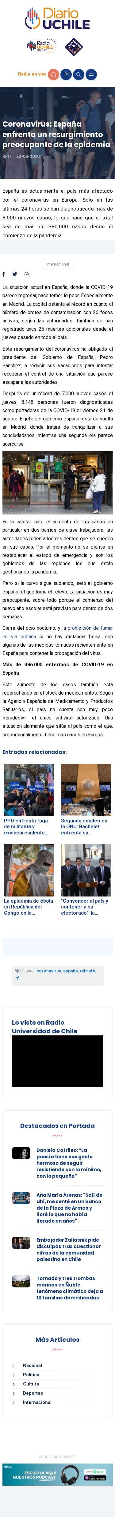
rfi (17, 978)
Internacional (57, 264)
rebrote (87, 970)
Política (31, 1374)
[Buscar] (78, 74)
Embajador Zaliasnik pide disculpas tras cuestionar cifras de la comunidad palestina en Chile (68, 1250)
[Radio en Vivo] (53, 74)
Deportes (33, 1393)
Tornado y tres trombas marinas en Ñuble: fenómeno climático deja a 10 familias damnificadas (69, 1288)
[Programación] (66, 74)
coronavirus (48, 970)
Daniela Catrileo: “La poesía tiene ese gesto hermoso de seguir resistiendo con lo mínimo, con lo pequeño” (68, 1163)
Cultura (31, 1384)
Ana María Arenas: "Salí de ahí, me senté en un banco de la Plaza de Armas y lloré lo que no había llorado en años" (69, 1208)
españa (70, 970)
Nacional (32, 1365)
